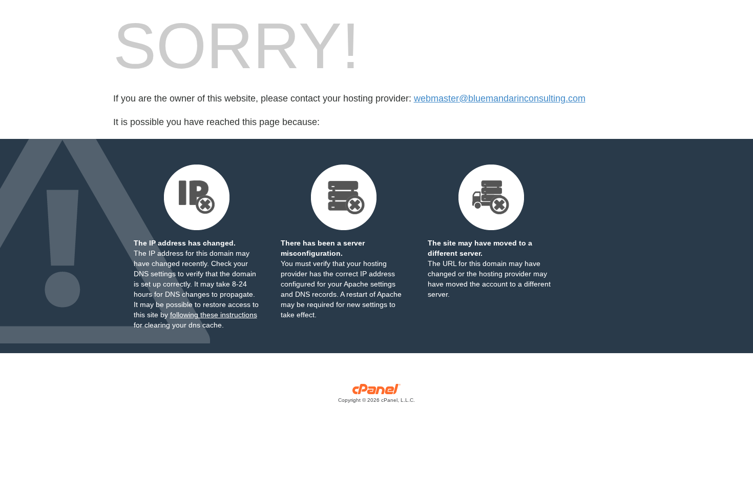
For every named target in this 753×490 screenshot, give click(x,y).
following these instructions (213, 315)
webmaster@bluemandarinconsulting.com (499, 98)
